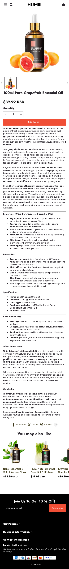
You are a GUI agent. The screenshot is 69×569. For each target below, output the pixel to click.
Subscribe (57, 508)
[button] (5, 4)
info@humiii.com (19, 545)
